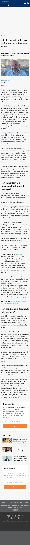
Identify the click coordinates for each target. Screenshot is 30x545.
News (5, 36)
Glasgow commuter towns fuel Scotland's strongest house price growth (19, 458)
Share (2, 85)
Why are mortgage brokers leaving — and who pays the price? (18, 450)
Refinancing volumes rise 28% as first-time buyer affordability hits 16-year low (19, 441)
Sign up (15, 426)
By (5, 80)
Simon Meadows (6, 80)
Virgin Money (19, 254)
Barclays (4, 139)
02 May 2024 (4, 83)
